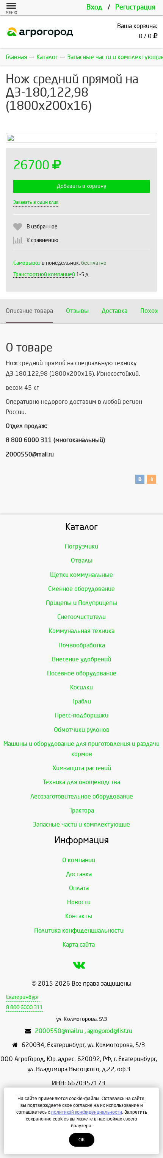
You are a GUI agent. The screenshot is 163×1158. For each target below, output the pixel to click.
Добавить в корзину (81, 186)
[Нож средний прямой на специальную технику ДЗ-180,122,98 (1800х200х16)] (81, 138)
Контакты (78, 916)
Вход (94, 7)
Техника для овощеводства (81, 782)
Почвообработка (81, 645)
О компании (78, 860)
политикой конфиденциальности (86, 1112)
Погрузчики (81, 546)
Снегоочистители (81, 617)
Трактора (81, 810)
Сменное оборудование (81, 589)
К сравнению (42, 240)
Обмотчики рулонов (82, 730)
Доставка (114, 311)
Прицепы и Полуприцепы (81, 603)
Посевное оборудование (81, 673)
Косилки (81, 687)
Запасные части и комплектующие (81, 824)
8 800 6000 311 (24, 1007)
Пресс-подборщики (81, 715)
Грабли (81, 701)
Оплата (79, 888)
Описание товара (29, 311)
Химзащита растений (81, 768)
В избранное (42, 227)
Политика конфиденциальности (79, 930)
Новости (79, 902)
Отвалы (81, 560)
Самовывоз (27, 263)
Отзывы (77, 311)
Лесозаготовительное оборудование (81, 796)
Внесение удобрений (81, 659)
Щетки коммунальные (81, 575)
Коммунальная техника (81, 631)
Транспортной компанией (44, 274)
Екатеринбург (22, 997)
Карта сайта (79, 944)
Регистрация (135, 7)
